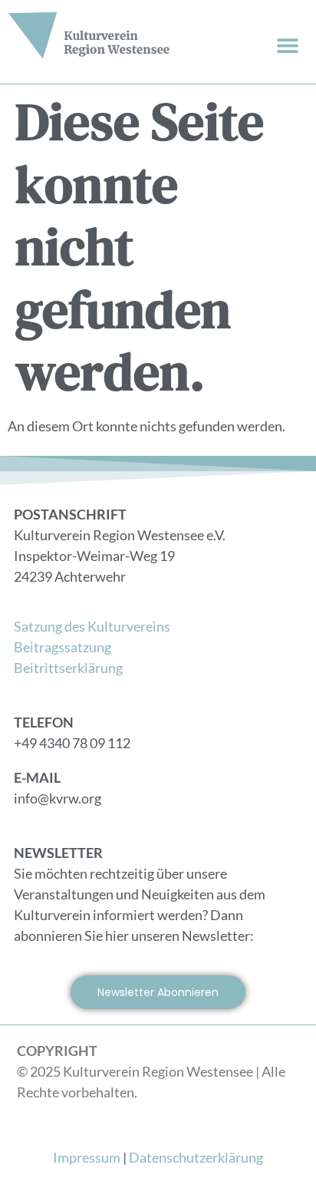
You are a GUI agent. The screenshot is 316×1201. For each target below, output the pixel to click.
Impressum (86, 1157)
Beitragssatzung (62, 646)
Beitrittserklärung (68, 667)
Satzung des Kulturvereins (92, 626)
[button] (287, 45)
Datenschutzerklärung (196, 1157)
